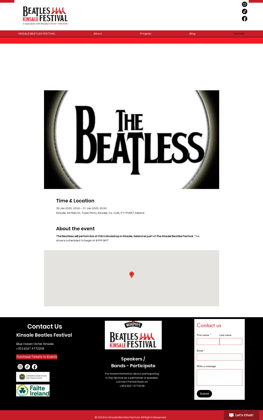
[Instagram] (244, 4)
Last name (226, 335)
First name (204, 335)
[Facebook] (244, 18)
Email (201, 350)
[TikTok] (244, 11)
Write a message (206, 366)
